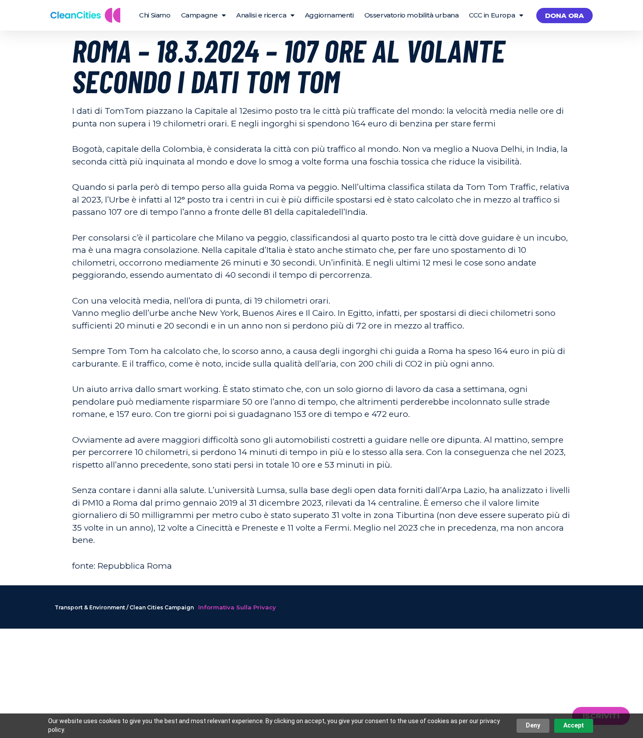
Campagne (199, 15)
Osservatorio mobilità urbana (411, 15)
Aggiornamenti (329, 15)
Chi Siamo (154, 15)
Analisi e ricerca (261, 15)
